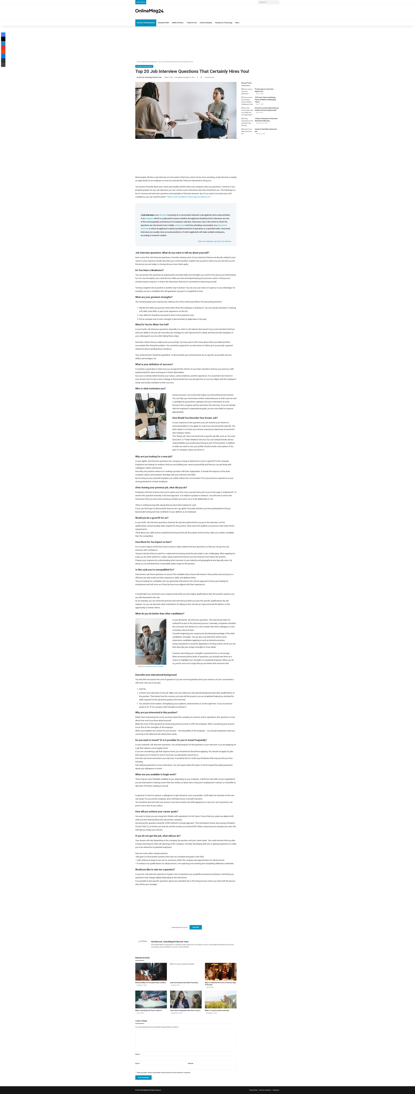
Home (138, 61)
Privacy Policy (253, 1090)
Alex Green (146, 137)
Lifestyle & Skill (163, 23)
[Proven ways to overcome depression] (247, 91)
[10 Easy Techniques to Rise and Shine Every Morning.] (247, 122)
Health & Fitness (178, 23)
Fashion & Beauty (206, 23)
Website (190, 1063)
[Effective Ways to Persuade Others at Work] (151, 972)
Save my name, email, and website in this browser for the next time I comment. (164, 1072)
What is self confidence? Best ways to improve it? (188, 197)
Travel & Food (192, 23)
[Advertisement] (232, 12)
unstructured (180, 225)
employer (149, 218)
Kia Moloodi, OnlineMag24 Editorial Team (149, 77)
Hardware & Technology (223, 23)
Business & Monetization (146, 23)
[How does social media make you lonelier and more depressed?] (247, 111)
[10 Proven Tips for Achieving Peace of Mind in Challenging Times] (247, 100)
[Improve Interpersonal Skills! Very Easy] (186, 972)
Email (137, 1063)
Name (137, 1054)
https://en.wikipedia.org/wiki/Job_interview (214, 241)
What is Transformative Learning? (217, 1010)
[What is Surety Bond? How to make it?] (151, 999)
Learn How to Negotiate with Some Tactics (185, 1010)
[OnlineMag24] (149, 11)
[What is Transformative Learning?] (220, 999)
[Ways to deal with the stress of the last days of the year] (220, 972)
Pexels (153, 137)
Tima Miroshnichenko (150, 441)
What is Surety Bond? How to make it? (148, 1010)
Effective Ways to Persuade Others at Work (150, 982)
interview (163, 215)
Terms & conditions (265, 1090)
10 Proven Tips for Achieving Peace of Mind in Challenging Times (265, 100)
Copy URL (195, 927)
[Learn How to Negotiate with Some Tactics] (186, 999)
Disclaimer (276, 1090)
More (237, 23)
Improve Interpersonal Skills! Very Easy (184, 982)
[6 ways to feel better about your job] (247, 131)
